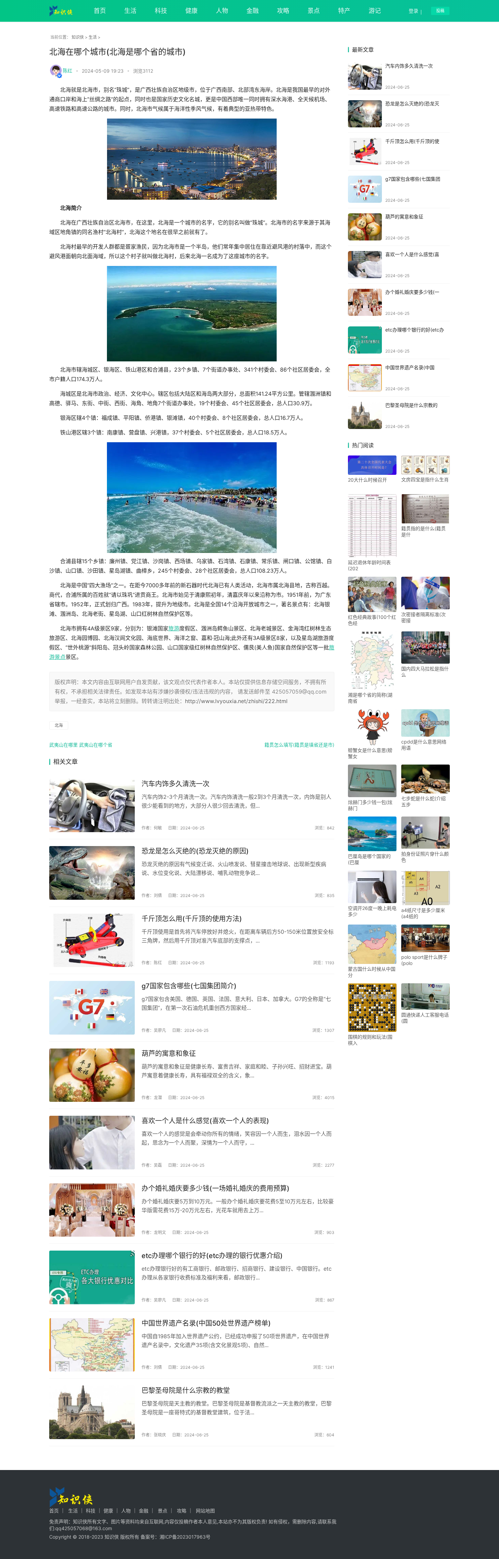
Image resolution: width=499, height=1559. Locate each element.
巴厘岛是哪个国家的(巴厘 (369, 859)
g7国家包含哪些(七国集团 (412, 179)
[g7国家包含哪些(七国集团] (365, 189)
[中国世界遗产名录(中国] (365, 377)
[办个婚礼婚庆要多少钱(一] (365, 302)
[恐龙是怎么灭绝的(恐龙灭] (365, 113)
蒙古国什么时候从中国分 (371, 972)
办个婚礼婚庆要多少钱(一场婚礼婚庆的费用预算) (216, 1188)
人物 (222, 10)
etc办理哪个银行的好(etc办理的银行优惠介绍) (212, 1256)
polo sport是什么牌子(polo (424, 960)
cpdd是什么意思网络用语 (423, 745)
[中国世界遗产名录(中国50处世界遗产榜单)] (92, 1345)
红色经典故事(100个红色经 (372, 620)
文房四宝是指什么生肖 (425, 479)
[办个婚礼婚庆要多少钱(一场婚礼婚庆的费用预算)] (92, 1210)
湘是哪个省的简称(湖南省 (370, 698)
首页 (100, 10)
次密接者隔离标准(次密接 (423, 617)
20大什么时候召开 (367, 480)
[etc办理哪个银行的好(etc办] (365, 340)
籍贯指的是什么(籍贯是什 (423, 531)
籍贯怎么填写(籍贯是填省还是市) (299, 745)
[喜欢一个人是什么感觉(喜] (365, 264)
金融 (252, 10)
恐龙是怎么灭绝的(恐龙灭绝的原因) (195, 851)
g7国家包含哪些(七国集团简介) (189, 986)
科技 (161, 10)
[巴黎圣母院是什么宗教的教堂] (92, 1412)
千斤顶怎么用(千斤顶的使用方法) (192, 919)
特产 (344, 10)
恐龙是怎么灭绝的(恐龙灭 (412, 103)
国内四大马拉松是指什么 (425, 672)
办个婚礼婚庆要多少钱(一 (412, 292)
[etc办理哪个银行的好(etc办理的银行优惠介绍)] (92, 1277)
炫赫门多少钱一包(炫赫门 (370, 805)
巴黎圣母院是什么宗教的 (411, 405)
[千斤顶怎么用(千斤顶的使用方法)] (92, 940)
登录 (413, 11)
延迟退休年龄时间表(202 (369, 565)
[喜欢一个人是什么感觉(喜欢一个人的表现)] (92, 1142)
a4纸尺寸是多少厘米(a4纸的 (423, 913)
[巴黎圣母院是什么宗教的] (365, 415)
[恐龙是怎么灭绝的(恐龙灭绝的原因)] (92, 873)
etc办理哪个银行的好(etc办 (414, 330)
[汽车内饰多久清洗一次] (92, 805)
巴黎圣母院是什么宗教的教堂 (186, 1390)
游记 (375, 10)
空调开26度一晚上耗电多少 (372, 911)
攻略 (283, 10)
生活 (130, 10)
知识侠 (78, 37)
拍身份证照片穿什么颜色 (425, 857)
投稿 (440, 10)
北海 (59, 725)
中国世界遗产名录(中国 (410, 367)
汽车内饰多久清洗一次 (175, 784)
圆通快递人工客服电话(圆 (425, 1018)
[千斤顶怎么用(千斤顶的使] (365, 151)
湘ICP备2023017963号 (185, 1537)
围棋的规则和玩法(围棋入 (370, 1040)
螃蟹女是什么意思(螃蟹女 (370, 753)
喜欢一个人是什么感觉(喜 (412, 254)
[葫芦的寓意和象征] (92, 1075)
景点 (314, 10)
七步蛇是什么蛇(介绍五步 (423, 801)
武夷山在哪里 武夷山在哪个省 (80, 745)
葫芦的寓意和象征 (169, 1054)
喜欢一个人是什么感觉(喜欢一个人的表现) (205, 1121)
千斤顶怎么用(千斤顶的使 (412, 141)
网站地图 (205, 1510)
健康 (191, 10)
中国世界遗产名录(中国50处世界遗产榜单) (206, 1323)
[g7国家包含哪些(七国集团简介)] (92, 1008)
